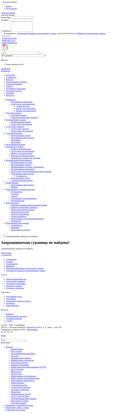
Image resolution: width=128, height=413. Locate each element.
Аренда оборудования (15, 281)
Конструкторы (17, 369)
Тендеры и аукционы (15, 288)
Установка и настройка (16, 284)
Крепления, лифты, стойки (17, 408)
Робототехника (17, 383)
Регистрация (11, 8)
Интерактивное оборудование (24, 399)
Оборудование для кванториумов (25, 378)
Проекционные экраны (21, 394)
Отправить (6, 36)
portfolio (32, 329)
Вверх (3, 335)
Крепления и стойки (19, 401)
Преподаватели (12, 306)
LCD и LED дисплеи (20, 396)
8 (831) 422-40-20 (9, 38)
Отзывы (9, 262)
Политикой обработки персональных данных (37, 33)
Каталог (9, 347)
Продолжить (6, 253)
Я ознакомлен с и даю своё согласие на (55, 33)
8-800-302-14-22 (9, 40)
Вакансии (10, 266)
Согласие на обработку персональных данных (25, 271)
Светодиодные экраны (15, 410)
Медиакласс (16, 372)
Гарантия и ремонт (14, 286)
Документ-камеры (18, 403)
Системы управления (20, 390)
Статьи (9, 321)
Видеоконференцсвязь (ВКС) (23, 354)
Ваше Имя (5, 17)
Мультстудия (16, 374)
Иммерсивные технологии (22, 360)
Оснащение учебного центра (18, 301)
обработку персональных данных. (91, 33)
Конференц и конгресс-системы (19, 405)
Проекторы (16, 392)
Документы (11, 299)
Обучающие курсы (14, 297)
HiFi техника (16, 351)
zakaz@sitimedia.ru (9, 43)
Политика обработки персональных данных (25, 268)
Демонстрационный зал (16, 279)
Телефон (4, 20)
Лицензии (10, 303)
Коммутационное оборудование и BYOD (28, 367)
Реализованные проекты (16, 316)
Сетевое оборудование (20, 387)
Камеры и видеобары (20, 365)
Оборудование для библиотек (23, 376)
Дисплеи (14, 356)
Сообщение (6, 31)
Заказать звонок (8, 13)
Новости (9, 314)
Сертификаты (12, 264)
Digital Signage (17, 349)
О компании (11, 259)
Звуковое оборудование (21, 358)
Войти (9, 6)
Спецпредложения (14, 318)
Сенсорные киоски (19, 385)
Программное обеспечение (22, 381)
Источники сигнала (19, 363)
